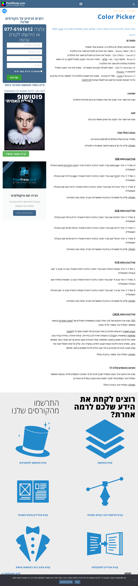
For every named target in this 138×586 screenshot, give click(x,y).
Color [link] (120, 76)
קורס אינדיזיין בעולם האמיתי (33, 515)
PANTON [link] (86, 80)
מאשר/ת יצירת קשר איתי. (26, 71)
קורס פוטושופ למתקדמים (32, 462)
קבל (77, 582)
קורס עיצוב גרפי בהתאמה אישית (33, 567)
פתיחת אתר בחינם (25, 213)
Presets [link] (120, 72)
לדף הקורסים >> (10, 573)
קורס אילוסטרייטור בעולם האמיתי (105, 515)
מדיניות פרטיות (66, 582)
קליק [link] (105, 59)
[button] (81, 3)
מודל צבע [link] (130, 159)
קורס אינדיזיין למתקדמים (105, 567)
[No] (134, 580)
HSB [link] (117, 159)
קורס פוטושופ (105, 462)
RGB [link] (117, 210)
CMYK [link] (116, 314)
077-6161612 (18, 29)
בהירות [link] (67, 165)
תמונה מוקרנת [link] (66, 320)
